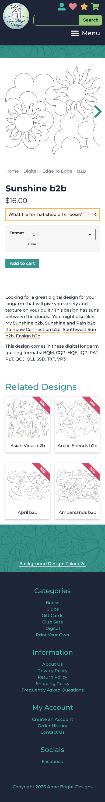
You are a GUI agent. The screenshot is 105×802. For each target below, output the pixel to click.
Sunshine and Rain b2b (70, 323)
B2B (81, 171)
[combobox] (56, 20)
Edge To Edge (57, 171)
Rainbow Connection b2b (33, 329)
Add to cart (22, 263)
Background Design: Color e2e (52, 563)
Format (16, 233)
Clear (32, 244)
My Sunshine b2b (24, 323)
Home (12, 171)
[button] (85, 33)
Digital (30, 171)
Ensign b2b (28, 335)
